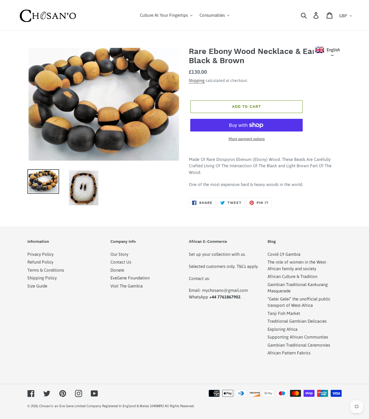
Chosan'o (46, 406)
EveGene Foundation (130, 277)
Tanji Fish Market (284, 313)
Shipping (197, 80)
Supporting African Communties (298, 337)
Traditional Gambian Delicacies (297, 321)
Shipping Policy (42, 277)
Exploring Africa (283, 329)
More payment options (247, 139)
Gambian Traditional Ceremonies (299, 345)
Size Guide (37, 285)
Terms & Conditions (45, 270)
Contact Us (120, 262)
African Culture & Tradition (292, 276)
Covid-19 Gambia (284, 254)
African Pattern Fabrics (289, 352)
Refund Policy (40, 262)
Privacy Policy (40, 254)
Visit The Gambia (126, 285)
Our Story (119, 254)
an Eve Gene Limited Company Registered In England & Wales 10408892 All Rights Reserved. (124, 406)
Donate (117, 270)
